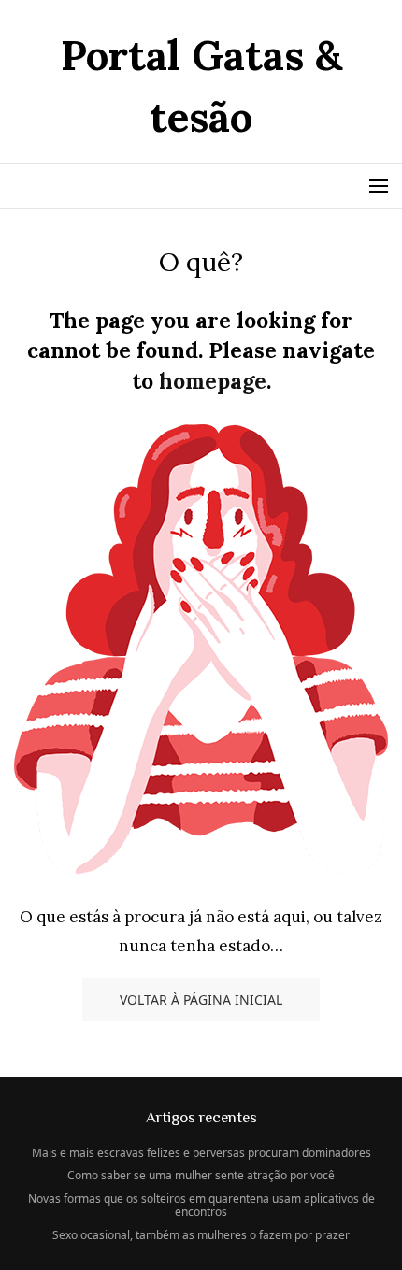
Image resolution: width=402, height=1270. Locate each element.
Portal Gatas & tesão (201, 86)
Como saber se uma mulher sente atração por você (201, 1175)
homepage (212, 380)
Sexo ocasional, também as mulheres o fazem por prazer (201, 1235)
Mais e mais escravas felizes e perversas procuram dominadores (201, 1153)
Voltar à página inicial (201, 999)
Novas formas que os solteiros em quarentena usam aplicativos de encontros (201, 1205)
